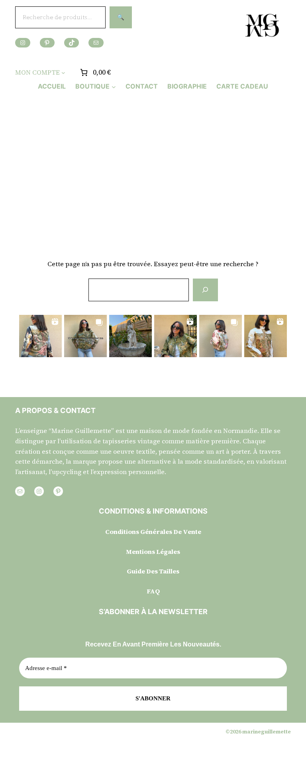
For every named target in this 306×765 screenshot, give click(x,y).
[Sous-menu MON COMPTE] (63, 73)
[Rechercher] (205, 290)
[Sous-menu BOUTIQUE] (114, 86)
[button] (40, 336)
